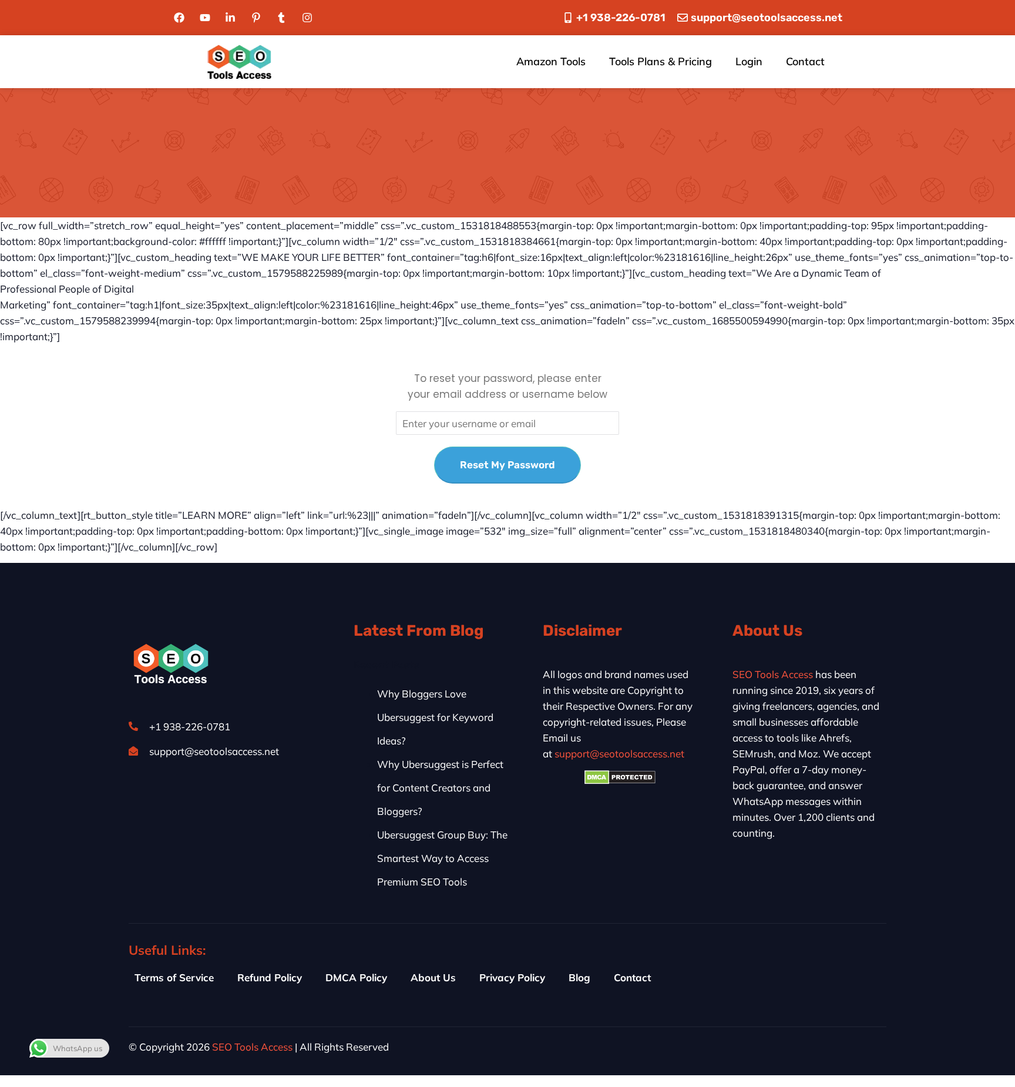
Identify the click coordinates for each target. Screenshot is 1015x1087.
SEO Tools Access (772, 674)
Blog (579, 977)
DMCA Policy (356, 977)
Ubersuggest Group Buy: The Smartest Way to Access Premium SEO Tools (442, 858)
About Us (433, 977)
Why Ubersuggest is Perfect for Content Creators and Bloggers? (440, 787)
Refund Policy (269, 977)
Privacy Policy (512, 977)
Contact (805, 61)
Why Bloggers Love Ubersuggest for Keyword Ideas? (435, 717)
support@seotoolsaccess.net (619, 753)
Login (748, 61)
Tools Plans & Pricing (660, 61)
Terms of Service (174, 977)
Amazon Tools (551, 61)
